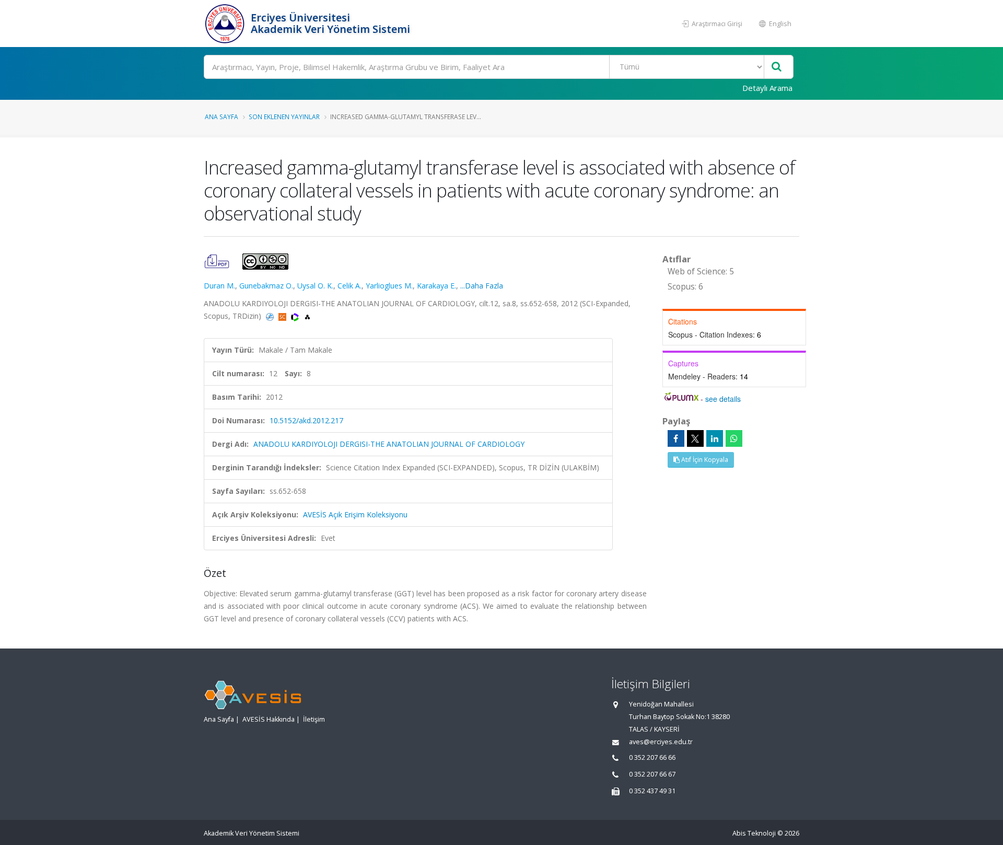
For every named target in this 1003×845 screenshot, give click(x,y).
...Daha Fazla (481, 286)
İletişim (314, 719)
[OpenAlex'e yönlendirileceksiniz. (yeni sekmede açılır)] (307, 316)
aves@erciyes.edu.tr (661, 741)
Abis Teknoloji (754, 833)
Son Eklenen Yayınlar (284, 116)
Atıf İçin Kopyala (704, 459)
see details (723, 398)
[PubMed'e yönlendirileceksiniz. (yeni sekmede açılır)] (271, 316)
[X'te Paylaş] (695, 438)
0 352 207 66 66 (652, 757)
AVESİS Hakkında (268, 719)
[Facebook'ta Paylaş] (676, 438)
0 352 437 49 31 (652, 790)
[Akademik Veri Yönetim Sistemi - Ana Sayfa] (226, 23)
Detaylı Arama (767, 88)
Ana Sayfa (221, 116)
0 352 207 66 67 (652, 774)
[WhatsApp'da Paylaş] (734, 438)
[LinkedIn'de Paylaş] (714, 438)
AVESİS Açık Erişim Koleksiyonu (355, 514)
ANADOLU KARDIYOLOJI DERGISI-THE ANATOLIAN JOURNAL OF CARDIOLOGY (388, 444)
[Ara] (776, 67)
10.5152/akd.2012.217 (306, 420)
